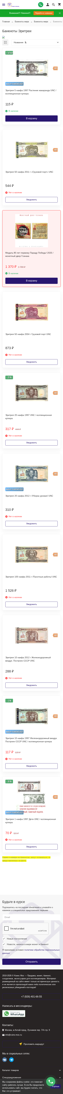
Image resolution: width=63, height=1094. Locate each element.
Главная (6, 21)
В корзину (31, 118)
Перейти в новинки (43, 13)
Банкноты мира (22, 21)
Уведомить (31, 199)
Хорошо (55, 1086)
